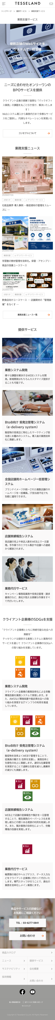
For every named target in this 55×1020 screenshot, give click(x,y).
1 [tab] (21, 72)
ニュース (6, 961)
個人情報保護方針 (15, 1002)
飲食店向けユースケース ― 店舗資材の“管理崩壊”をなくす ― (26, 302)
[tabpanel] (27, 51)
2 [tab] (24, 72)
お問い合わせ (27, 935)
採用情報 (6, 977)
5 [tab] (32, 72)
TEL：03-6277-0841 (27, 922)
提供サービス (36, 961)
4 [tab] (29, 72)
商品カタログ (9, 952)
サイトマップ (26, 1006)
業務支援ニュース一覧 (27, 315)
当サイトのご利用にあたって (34, 1002)
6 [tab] (35, 72)
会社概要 (34, 969)
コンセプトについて (27, 133)
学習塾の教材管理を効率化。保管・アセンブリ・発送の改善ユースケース (27, 263)
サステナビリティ (11, 969)
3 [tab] (26, 72)
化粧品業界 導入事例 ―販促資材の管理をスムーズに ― (26, 207)
